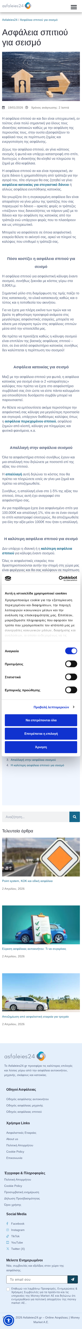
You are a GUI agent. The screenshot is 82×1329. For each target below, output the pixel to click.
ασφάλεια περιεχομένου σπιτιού (30, 421)
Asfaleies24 (9, 19)
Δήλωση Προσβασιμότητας (22, 1198)
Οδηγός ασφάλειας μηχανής (24, 1105)
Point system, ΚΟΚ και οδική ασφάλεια (27, 881)
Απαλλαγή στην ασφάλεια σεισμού (33, 759)
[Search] (74, 817)
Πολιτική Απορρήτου (19, 1145)
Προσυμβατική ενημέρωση (21, 1192)
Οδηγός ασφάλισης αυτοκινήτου (27, 1099)
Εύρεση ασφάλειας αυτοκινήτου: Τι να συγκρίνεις (34, 948)
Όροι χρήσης (12, 1204)
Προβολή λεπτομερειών (51, 707)
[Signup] (72, 1279)
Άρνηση (41, 747)
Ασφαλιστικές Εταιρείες (21, 1132)
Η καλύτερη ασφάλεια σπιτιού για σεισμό (37, 765)
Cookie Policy (15, 1151)
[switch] (71, 664)
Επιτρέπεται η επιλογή (41, 733)
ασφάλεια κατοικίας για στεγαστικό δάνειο (35, 184)
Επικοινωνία (14, 1158)
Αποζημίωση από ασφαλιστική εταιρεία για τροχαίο (35, 1016)
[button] (74, 7)
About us (12, 1139)
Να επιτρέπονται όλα (41, 720)
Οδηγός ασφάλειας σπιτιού (24, 1111)
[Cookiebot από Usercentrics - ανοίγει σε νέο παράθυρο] (59, 578)
